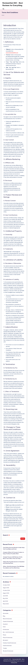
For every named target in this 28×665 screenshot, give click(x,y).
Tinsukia (5, 648)
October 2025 (6, 585)
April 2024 (5, 601)
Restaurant (5, 640)
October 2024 (6, 590)
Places (4, 635)
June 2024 (5, 595)
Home (3, 15)
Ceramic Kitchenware (8, 621)
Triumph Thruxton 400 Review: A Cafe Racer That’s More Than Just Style (12, 557)
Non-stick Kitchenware (8, 632)
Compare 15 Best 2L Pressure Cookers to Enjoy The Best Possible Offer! (13, 553)
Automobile (5, 613)
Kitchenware (6, 629)
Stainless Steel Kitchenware (9, 643)
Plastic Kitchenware (7, 637)
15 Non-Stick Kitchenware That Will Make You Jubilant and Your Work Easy (13, 567)
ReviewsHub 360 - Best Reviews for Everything (12, 4)
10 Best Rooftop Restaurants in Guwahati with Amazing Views (13, 562)
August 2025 (6, 587)
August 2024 (6, 593)
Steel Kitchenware (7, 645)
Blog (4, 616)
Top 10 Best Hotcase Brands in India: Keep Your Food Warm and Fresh (13, 548)
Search (5, 535)
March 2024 (6, 603)
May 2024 (5, 598)
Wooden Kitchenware (8, 651)
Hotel (4, 626)
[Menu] (3, 8)
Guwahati (5, 624)
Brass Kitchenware (7, 618)
